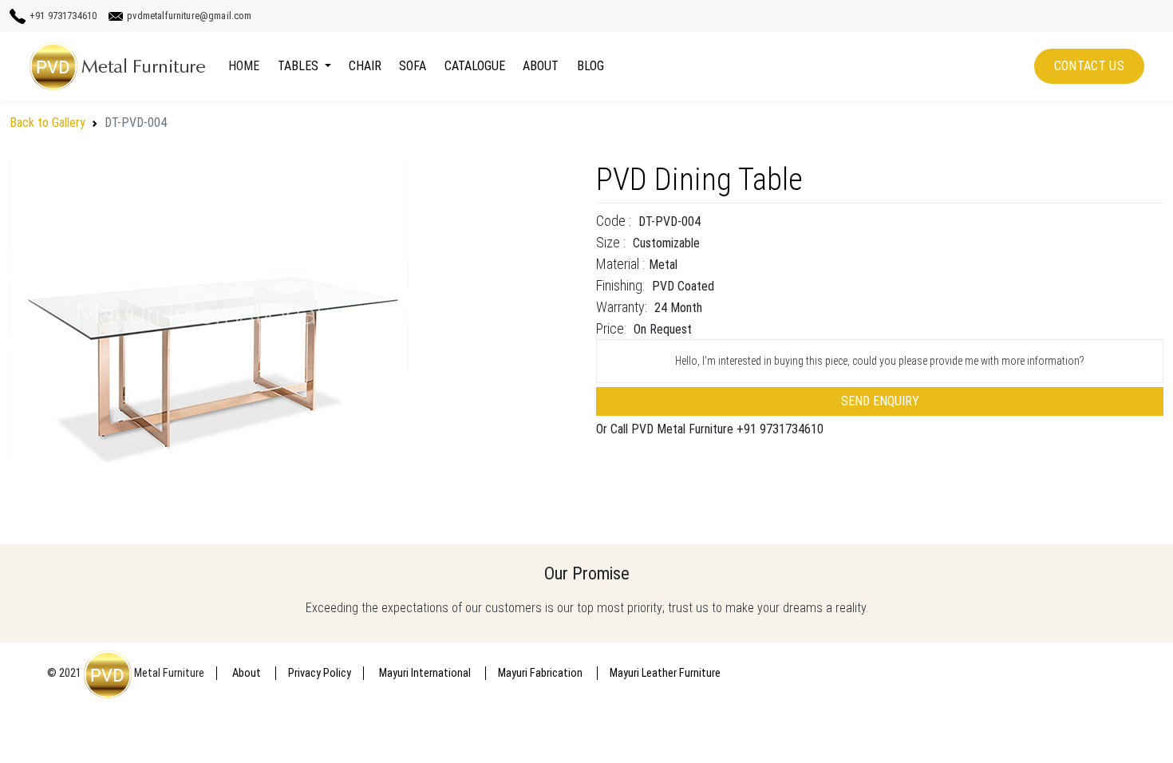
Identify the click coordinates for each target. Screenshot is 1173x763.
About (541, 65)
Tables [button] (300, 65)
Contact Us (1089, 65)
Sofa (412, 65)
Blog (590, 65)
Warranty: (621, 306)
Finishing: (620, 285)
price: (611, 328)
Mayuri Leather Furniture (665, 673)
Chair (365, 65)
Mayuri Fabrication (541, 673)
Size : (611, 242)
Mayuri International (426, 673)
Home (243, 65)
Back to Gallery (47, 122)
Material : (620, 263)
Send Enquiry (880, 401)
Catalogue (474, 65)
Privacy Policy (319, 673)
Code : (613, 220)
